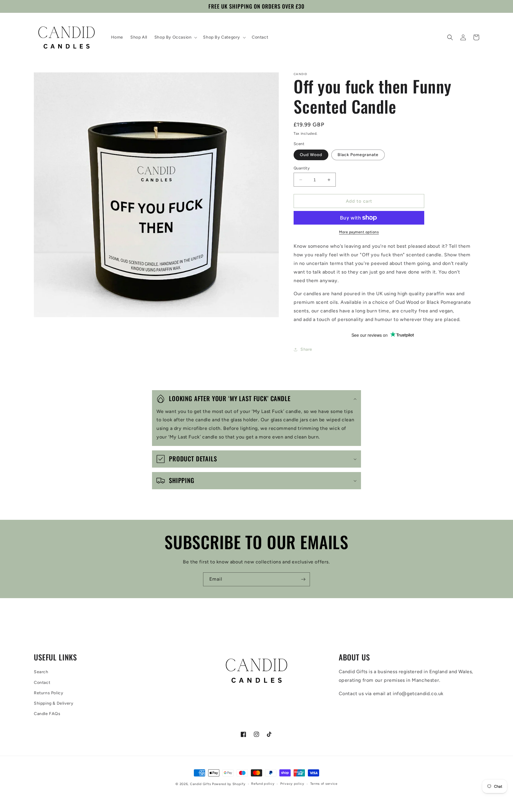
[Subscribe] (303, 579)
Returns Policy (48, 692)
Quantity (302, 168)
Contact (42, 682)
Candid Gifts (200, 784)
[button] (175, 37)
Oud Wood (311, 154)
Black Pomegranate (358, 154)
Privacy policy (292, 784)
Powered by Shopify (229, 784)
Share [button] (306, 349)
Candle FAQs (47, 713)
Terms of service (324, 784)
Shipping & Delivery (53, 703)
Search (41, 671)
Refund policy (262, 784)
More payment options (359, 232)
